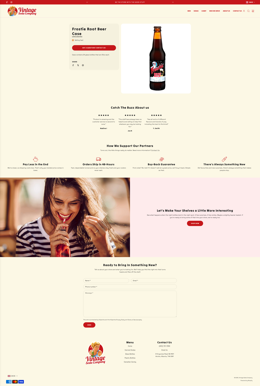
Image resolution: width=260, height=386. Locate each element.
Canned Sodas (130, 350)
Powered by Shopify (246, 380)
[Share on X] (78, 65)
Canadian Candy (130, 362)
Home (130, 346)
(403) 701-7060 (164, 346)
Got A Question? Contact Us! (94, 48)
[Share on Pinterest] (83, 65)
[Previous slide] (87, 2)
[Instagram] (11, 2)
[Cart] (253, 11)
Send (89, 325)
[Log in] (244, 11)
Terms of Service (133, 320)
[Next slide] (172, 2)
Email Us (164, 350)
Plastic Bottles (130, 358)
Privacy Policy (120, 320)
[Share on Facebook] (73, 65)
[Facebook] (7, 2)
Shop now (195, 223)
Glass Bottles (130, 354)
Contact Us (155, 150)
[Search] (248, 11)
